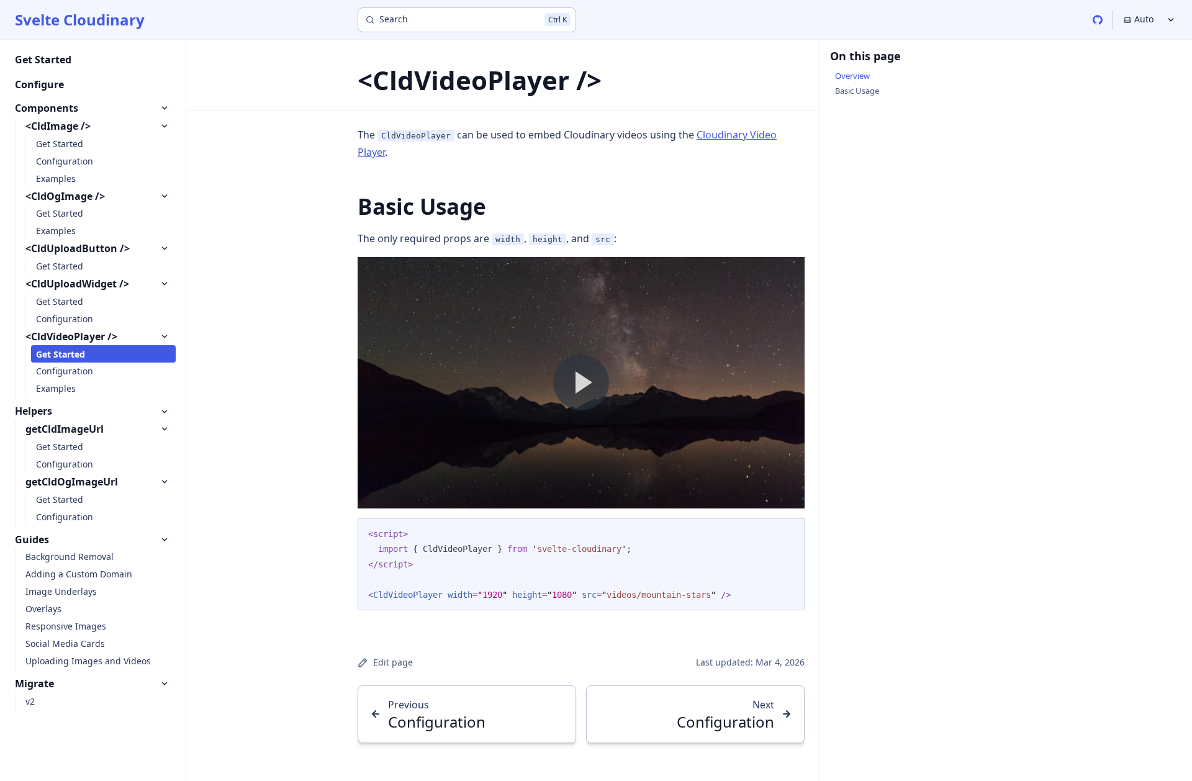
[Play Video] (581, 382)
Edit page (393, 662)
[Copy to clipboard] (789, 533)
